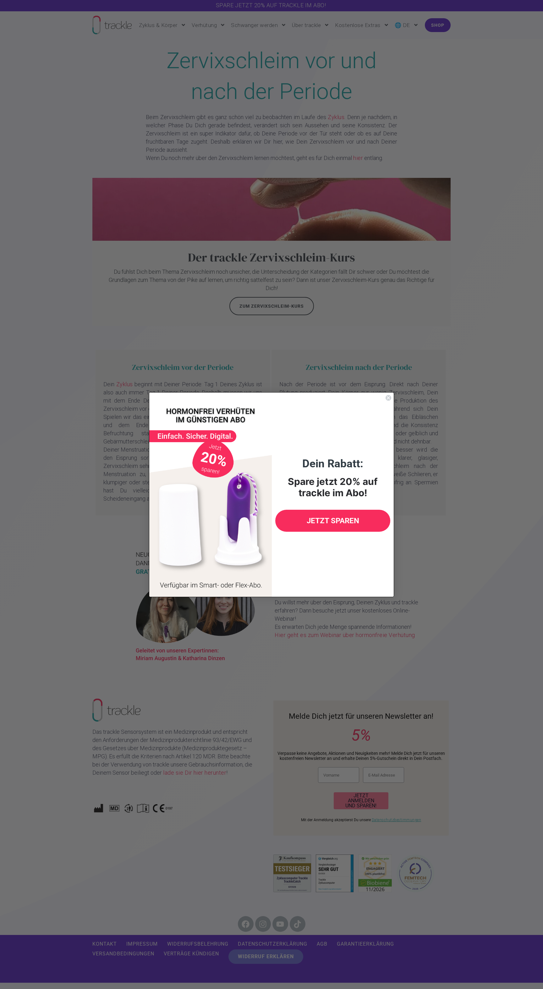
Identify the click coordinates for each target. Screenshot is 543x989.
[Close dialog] (388, 398)
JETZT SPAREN (333, 520)
